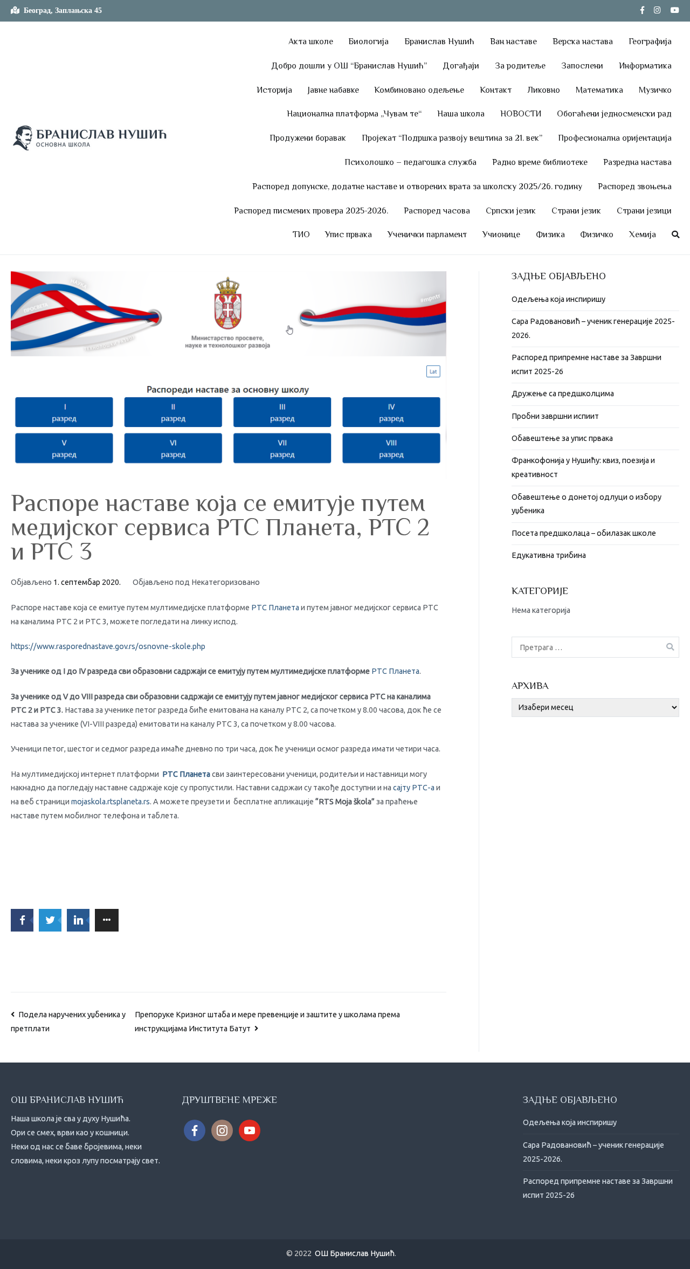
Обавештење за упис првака (562, 438)
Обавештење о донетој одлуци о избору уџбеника (586, 504)
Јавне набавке (333, 90)
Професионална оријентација (615, 138)
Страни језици (644, 210)
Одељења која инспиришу (558, 299)
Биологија (368, 41)
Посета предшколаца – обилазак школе (584, 533)
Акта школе (310, 41)
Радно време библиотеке (540, 162)
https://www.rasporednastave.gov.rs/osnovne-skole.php (108, 646)
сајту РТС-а (413, 787)
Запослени (582, 65)
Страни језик (576, 210)
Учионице (501, 234)
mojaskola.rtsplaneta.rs (110, 801)
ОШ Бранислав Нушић (355, 1253)
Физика (550, 234)
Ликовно (543, 90)
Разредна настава (637, 162)
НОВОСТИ (520, 113)
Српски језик (511, 210)
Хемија (642, 234)
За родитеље (520, 65)
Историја (274, 90)
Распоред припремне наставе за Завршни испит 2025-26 (586, 364)
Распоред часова (437, 210)
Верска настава (583, 41)
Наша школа (461, 113)
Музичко (655, 90)
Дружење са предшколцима (563, 393)
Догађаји (461, 65)
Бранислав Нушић (439, 41)
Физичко (596, 234)
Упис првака (348, 234)
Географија (650, 41)
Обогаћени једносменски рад (614, 113)
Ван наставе (513, 41)
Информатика (645, 65)
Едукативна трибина (549, 555)
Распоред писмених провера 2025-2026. (311, 210)
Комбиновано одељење (419, 90)
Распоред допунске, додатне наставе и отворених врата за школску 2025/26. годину (417, 186)
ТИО (301, 234)
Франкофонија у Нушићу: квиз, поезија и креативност (583, 467)
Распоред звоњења (635, 186)
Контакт (496, 90)
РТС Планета (275, 607)
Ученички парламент (427, 234)
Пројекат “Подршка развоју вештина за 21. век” (452, 138)
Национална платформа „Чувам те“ (354, 113)
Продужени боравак (308, 138)
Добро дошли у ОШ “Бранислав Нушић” (349, 65)
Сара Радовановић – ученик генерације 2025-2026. (593, 328)
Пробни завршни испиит (555, 416)
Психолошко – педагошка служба (410, 162)
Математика (599, 90)
